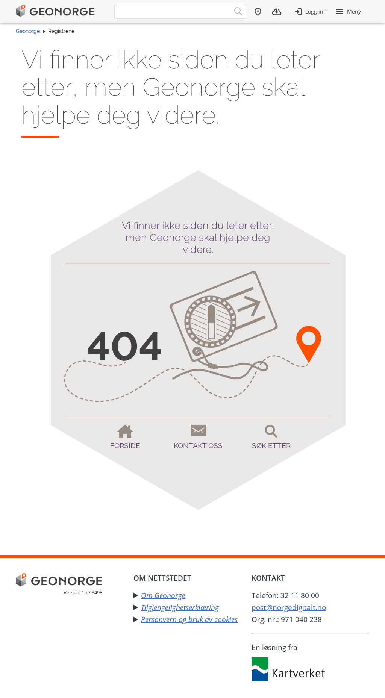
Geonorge (28, 31)
